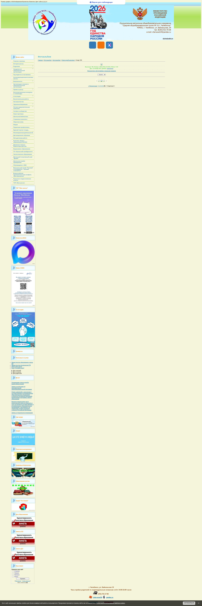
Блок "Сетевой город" (18, 368)
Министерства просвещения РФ (21, 365)
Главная (40, 60)
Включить (32, 1)
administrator (110, 68)
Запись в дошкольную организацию (22, 412)
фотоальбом (56, 60)
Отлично (17, 571)
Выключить (25, 1)
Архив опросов (26, 581)
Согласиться (189, 603)
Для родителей (17, 373)
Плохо (16, 576)
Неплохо (17, 575)
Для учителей (17, 370)
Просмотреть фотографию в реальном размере (101, 71)
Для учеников (17, 372)
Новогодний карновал (68, 60)
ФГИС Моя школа (17, 366)
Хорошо (16, 573)
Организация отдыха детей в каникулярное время (20, 383)
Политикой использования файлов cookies (110, 603)
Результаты (18, 581)
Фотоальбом (47, 60)
